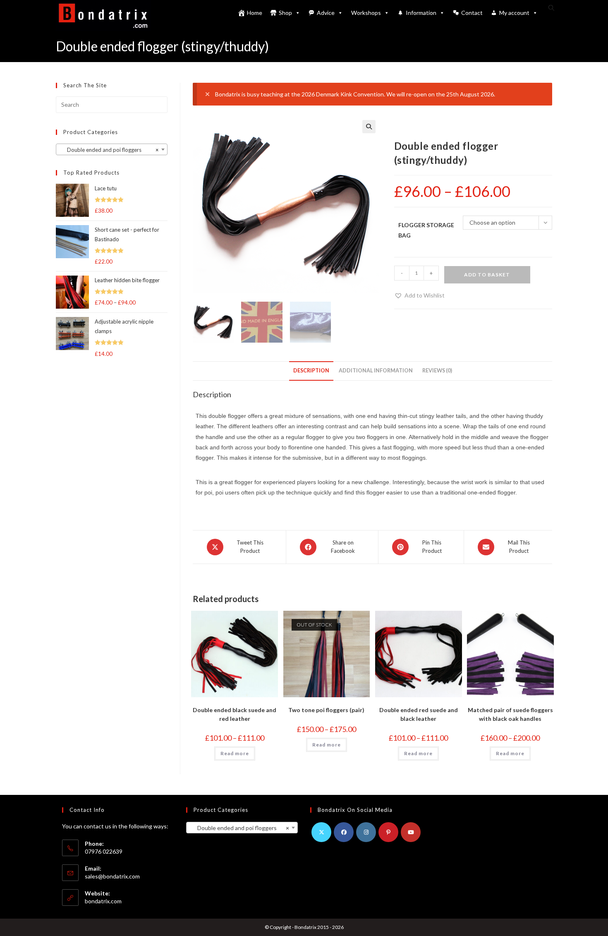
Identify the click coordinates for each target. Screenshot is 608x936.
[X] (321, 832)
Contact (472, 12)
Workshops (366, 12)
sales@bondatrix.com (112, 876)
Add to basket (487, 274)
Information (421, 12)
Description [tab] (311, 370)
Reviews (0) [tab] (437, 370)
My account (514, 12)
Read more (234, 753)
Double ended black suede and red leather (234, 714)
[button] (369, 126)
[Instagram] (366, 832)
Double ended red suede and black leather (418, 714)
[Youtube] (411, 832)
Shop (285, 12)
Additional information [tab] (376, 370)
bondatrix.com (103, 901)
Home (254, 12)
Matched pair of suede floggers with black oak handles (510, 714)
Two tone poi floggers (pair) (326, 709)
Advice (326, 12)
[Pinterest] (388, 832)
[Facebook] (344, 832)
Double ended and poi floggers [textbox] (109, 149)
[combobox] (112, 149)
